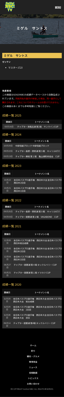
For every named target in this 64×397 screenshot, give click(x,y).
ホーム (33, 345)
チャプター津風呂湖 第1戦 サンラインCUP (37, 126)
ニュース (33, 367)
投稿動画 (33, 372)
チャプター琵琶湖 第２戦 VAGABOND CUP (36, 216)
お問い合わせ (33, 383)
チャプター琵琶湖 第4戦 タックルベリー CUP (34, 323)
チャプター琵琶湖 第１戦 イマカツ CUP (32, 272)
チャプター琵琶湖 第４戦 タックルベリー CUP (35, 264)
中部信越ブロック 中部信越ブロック (32, 145)
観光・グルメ (33, 356)
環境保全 (33, 361)
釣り (33, 350)
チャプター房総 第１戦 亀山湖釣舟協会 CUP (37, 156)
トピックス (33, 378)
